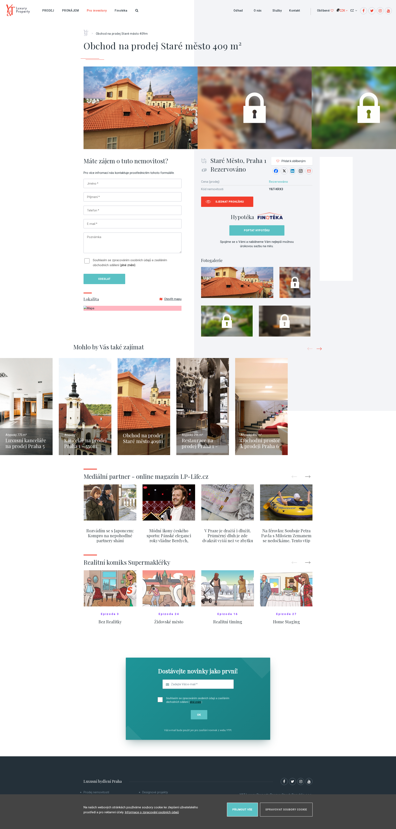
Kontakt (294, 10)
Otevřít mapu (173, 299)
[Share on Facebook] (275, 170)
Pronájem (70, 10)
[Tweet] (284, 170)
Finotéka (121, 10)
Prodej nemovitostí (96, 792)
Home (88, 31)
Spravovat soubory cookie (286, 809)
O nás (258, 10)
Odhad (238, 10)
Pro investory (97, 10)
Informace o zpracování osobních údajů (152, 812)
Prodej (48, 10)
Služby (277, 10)
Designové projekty (155, 792)
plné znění (127, 265)
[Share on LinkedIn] (292, 170)
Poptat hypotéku (257, 230)
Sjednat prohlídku (230, 201)
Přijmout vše (242, 809)
